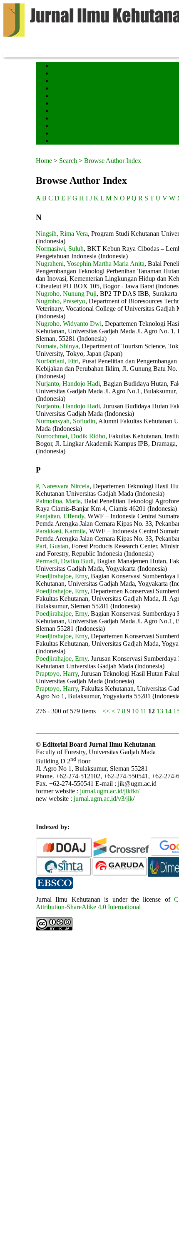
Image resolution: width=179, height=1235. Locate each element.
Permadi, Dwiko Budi (65, 561)
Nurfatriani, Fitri (57, 361)
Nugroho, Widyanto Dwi (69, 323)
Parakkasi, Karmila (61, 531)
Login (58, 81)
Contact (59, 134)
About (58, 74)
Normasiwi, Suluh (60, 248)
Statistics (61, 119)
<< (106, 711)
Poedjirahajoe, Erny (61, 576)
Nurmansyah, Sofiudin (65, 421)
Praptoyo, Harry (57, 673)
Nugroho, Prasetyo (60, 301)
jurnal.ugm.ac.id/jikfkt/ (109, 791)
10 (135, 711)
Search (58, 89)
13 (160, 711)
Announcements (67, 111)
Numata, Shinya (57, 346)
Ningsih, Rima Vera (62, 233)
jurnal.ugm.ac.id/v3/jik (103, 798)
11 (143, 711)
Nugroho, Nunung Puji (66, 293)
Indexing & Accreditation (75, 126)
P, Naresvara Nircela (63, 486)
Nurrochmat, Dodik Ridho (70, 436)
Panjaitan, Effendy (60, 516)
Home (57, 66)
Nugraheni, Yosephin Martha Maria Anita (90, 263)
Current (59, 96)
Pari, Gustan (52, 546)
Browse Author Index (112, 160)
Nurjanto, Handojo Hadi (68, 383)
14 (168, 711)
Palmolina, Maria (58, 501)
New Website (64, 141)
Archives (60, 104)
